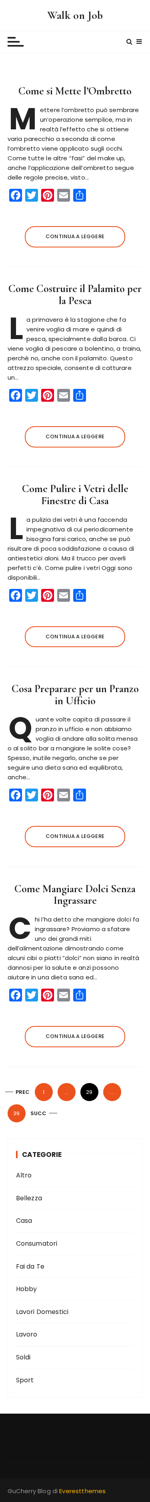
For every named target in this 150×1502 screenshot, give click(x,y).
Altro (24, 1175)
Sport (25, 1380)
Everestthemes (82, 1491)
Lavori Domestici (42, 1311)
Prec (23, 1092)
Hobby (26, 1289)
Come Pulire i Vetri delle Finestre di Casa (75, 494)
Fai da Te (30, 1266)
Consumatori (37, 1243)
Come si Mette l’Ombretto (75, 91)
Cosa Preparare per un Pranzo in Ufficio (75, 694)
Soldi (23, 1357)
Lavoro (27, 1334)
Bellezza (29, 1198)
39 (16, 1113)
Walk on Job (75, 15)
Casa (24, 1220)
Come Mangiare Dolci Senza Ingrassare (75, 894)
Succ (38, 1113)
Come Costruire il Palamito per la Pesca (75, 294)
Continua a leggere (75, 236)
